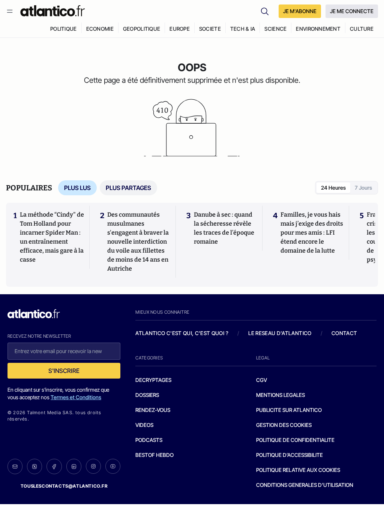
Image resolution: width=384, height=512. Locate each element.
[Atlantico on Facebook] (54, 466)
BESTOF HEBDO (154, 455)
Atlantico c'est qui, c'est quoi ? (181, 333)
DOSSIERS (147, 395)
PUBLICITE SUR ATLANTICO (289, 410)
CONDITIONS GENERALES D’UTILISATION (304, 485)
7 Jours (363, 187)
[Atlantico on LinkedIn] (73, 466)
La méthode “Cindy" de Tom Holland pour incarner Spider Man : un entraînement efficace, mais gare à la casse (52, 237)
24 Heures (333, 187)
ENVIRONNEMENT (318, 28)
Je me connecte (352, 11)
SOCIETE (210, 28)
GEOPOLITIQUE (141, 28)
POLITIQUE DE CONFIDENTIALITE (295, 440)
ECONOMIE (100, 28)
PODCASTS (148, 440)
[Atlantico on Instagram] (93, 466)
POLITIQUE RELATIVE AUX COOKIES (298, 470)
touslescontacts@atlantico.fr (64, 486)
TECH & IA (242, 28)
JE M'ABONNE (299, 11)
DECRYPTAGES (153, 380)
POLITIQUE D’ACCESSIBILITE (289, 455)
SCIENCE (275, 28)
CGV (261, 380)
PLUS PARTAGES (128, 188)
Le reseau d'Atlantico (279, 333)
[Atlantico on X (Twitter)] (34, 466)
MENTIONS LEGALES (280, 395)
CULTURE (362, 28)
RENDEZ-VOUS (152, 410)
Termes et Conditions (76, 397)
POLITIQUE (63, 28)
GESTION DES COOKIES (284, 425)
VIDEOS (144, 425)
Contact (344, 333)
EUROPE (180, 28)
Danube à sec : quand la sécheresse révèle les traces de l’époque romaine (224, 228)
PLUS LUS (77, 188)
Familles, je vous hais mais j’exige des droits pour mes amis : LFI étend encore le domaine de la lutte (311, 232)
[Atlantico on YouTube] (112, 466)
